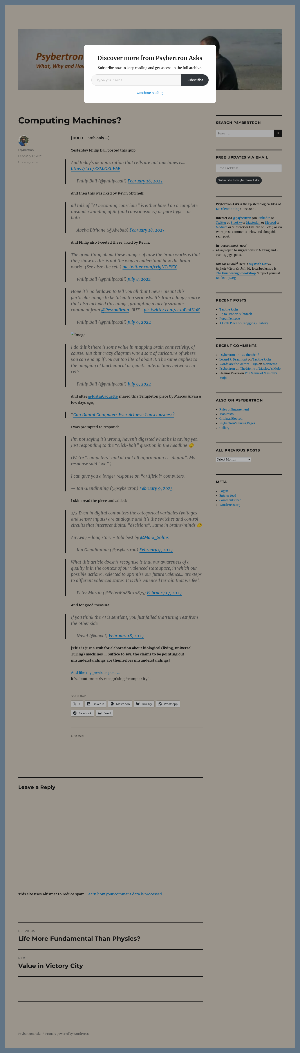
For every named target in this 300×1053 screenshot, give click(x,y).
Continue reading (150, 93)
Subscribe (194, 80)
